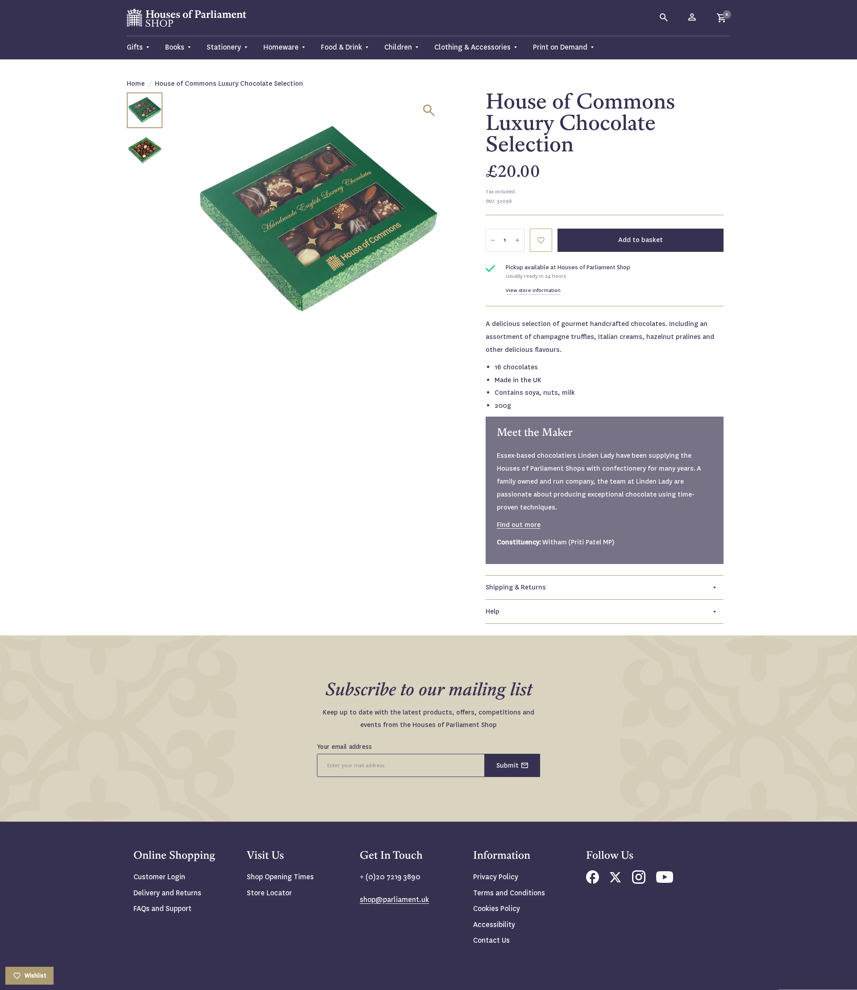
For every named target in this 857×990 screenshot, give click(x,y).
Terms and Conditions (509, 893)
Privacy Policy (495, 876)
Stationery (224, 47)
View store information (533, 290)
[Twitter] (615, 880)
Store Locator (269, 893)
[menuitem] (142, 47)
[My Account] (693, 17)
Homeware (281, 47)
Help (492, 611)
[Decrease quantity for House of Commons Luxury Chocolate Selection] (492, 240)
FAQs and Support (162, 908)
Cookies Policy (496, 908)
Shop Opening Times (280, 876)
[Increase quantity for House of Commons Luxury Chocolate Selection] (517, 240)
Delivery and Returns (167, 893)
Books (174, 47)
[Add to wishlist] (541, 240)
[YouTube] (664, 880)
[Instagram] (638, 881)
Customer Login (159, 876)
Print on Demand (560, 47)
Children (398, 47)
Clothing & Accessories (472, 47)
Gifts (135, 47)
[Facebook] (592, 881)
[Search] (664, 17)
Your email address (344, 747)
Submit (507, 765)
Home (136, 83)
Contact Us (491, 940)
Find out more (519, 524)
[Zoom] (429, 110)
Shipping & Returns (516, 587)
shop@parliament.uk (394, 899)
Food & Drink (341, 47)
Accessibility (494, 924)
